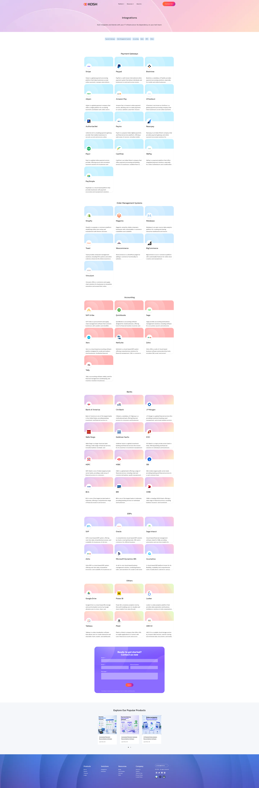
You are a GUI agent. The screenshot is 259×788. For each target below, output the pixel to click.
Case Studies (121, 771)
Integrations (104, 769)
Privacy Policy (139, 775)
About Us (139, 4)
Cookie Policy (139, 777)
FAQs (119, 775)
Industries (103, 771)
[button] (121, 4)
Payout (85, 771)
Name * (103, 657)
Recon (85, 769)
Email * (103, 664)
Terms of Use (139, 773)
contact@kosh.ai (160, 765)
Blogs (119, 769)
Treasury (86, 773)
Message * (104, 671)
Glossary (120, 773)
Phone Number (134, 664)
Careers (137, 771)
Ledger (85, 775)
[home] (90, 4)
